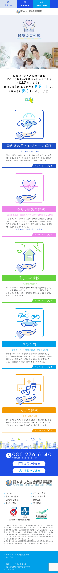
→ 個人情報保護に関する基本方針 (17, 567)
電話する (8, 5)
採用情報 (36, 503)
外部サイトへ (40, 166)
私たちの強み (12, 496)
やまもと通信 (39, 493)
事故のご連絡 (41, 5)
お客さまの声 (39, 496)
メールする (25, 5)
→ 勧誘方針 (8, 557)
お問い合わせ (31, 463)
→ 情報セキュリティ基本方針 (15, 564)
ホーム (8, 493)
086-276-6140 (32, 454)
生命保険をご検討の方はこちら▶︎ (29, 229)
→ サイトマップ (10, 569)
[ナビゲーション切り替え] (54, 4)
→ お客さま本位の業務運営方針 (16, 555)
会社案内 (36, 500)
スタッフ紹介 (12, 503)
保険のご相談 (12, 500)
